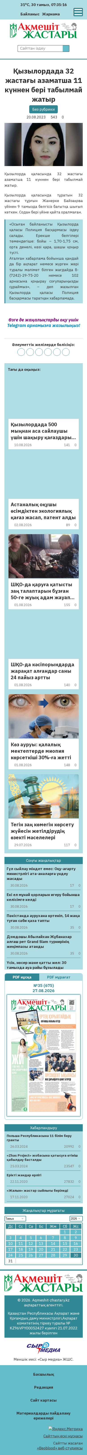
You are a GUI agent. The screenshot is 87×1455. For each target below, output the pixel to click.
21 (53, 1249)
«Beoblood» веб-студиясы (60, 1448)
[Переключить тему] (64, 14)
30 (76, 1255)
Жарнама (51, 14)
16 (76, 1243)
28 (53, 1255)
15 (65, 1243)
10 (10, 1243)
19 (31, 1249)
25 (21, 1255)
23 (76, 1249)
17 (10, 1249)
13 (41, 1243)
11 (21, 1243)
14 (53, 1243)
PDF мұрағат (59, 977)
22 (65, 1249)
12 (31, 1243)
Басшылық (43, 1374)
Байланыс (30, 14)
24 (10, 1255)
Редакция (43, 1387)
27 (41, 1255)
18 (21, 1249)
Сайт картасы (43, 1400)
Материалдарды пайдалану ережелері (43, 1416)
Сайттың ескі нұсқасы (63, 1436)
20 (41, 1249)
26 (31, 1255)
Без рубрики (43, 109)
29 (65, 1255)
